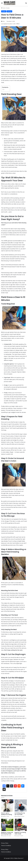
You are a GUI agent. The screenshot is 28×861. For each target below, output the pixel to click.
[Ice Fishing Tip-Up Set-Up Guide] (21, 805)
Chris (3, 21)
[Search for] (26, 3)
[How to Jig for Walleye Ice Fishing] (7, 805)
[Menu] (2, 3)
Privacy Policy (4, 843)
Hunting (9, 11)
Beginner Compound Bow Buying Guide (7, 833)
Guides (8, 8)
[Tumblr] (11, 785)
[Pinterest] (15, 785)
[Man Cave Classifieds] (9, 3)
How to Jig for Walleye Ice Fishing (6, 813)
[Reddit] (19, 785)
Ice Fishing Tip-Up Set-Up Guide (20, 813)
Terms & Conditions (6, 845)
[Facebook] (4, 785)
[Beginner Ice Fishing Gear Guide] (21, 825)
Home (3, 8)
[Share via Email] (4, 789)
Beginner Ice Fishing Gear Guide (20, 833)
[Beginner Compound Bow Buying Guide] (7, 825)
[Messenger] (22, 785)
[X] (7, 785)
